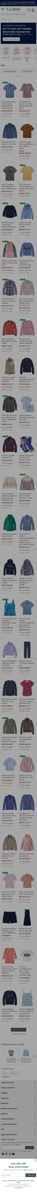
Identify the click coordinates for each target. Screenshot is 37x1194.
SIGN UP (31, 1175)
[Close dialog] (35, 1160)
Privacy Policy (18, 1187)
